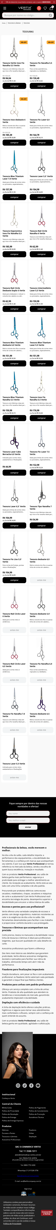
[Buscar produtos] (50, 15)
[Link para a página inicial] (4, 23)
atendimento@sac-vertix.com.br (28, 1155)
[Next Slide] (54, 2)
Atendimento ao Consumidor (28, 1176)
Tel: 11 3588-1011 (28, 1151)
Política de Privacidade (12, 1223)
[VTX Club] (39, 8)
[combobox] (28, 15)
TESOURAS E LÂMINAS (14, 23)
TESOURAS (27, 23)
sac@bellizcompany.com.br (31, 1181)
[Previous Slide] (2, 2)
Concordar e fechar (47, 1213)
